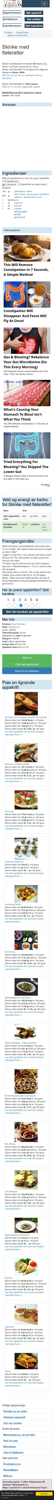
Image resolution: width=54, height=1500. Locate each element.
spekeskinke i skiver (23, 191)
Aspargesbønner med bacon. (18, 997)
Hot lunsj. (9, 811)
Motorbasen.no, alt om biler (19, 1434)
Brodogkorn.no (12, 1464)
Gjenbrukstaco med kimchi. (17, 1234)
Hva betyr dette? (45, 527)
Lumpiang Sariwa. (13, 904)
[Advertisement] (27, 135)
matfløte (17, 208)
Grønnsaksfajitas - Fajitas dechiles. (21, 1042)
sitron (16, 199)
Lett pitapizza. (11, 1191)
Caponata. (10, 1326)
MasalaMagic (10, 1469)
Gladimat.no (14, 626)
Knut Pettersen (18, 624)
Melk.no (7, 1475)
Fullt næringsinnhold (27, 664)
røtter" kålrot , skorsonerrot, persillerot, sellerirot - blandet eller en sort (31, 195)
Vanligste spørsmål (14, 1417)
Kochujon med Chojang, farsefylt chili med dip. (26, 717)
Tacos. (8, 1371)
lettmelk (17, 205)
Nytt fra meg (10, 1440)
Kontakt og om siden (15, 1411)
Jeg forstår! (44, 1494)
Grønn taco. (10, 951)
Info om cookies (12, 1423)
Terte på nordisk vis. (14, 861)
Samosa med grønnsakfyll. (17, 764)
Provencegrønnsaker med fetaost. (20, 1095)
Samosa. (9, 1277)
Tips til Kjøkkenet (13, 1452)
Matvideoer (9, 1446)
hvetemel (18, 202)
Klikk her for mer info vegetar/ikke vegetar (21, 86)
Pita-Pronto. (10, 1143)
